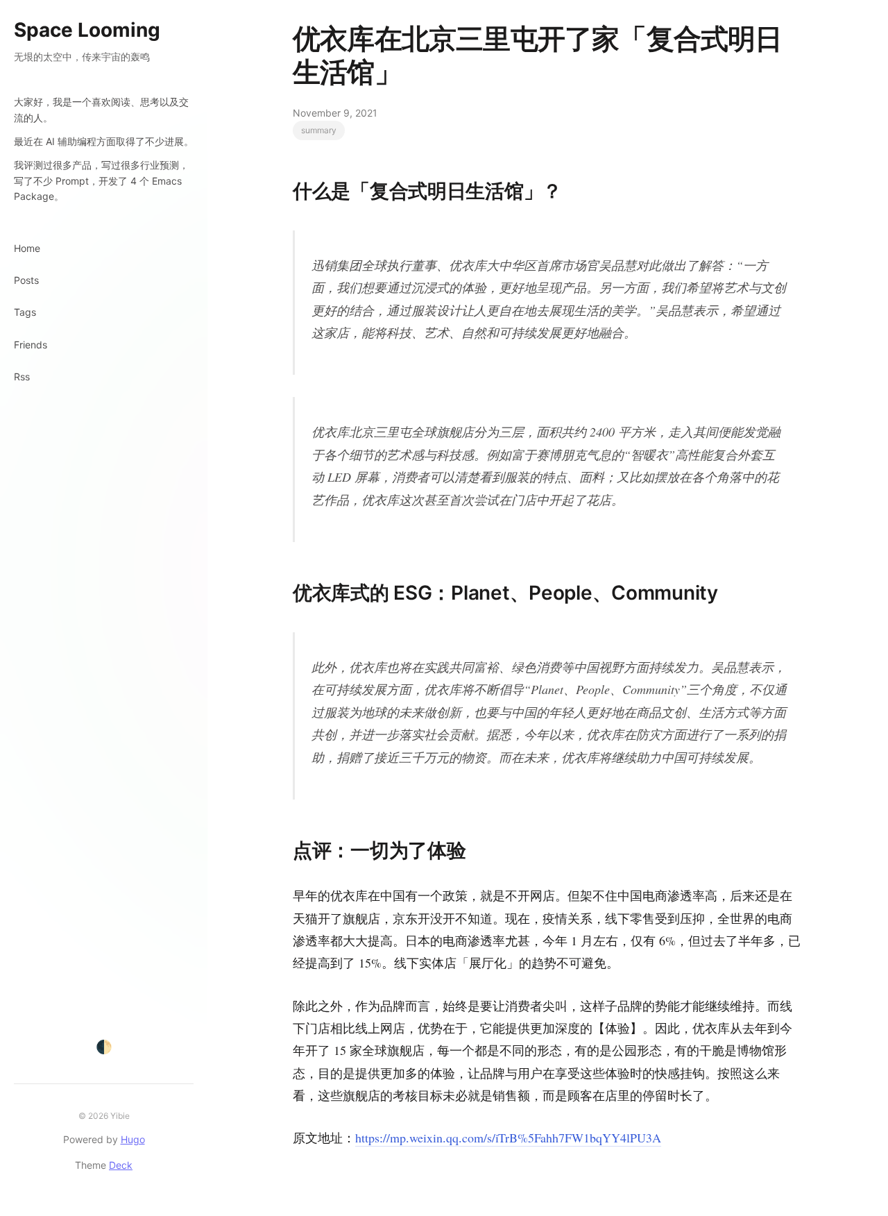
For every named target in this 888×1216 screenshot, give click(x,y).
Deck (121, 1165)
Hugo (133, 1139)
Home (27, 248)
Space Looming (87, 30)
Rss (22, 376)
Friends (30, 345)
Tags (25, 312)
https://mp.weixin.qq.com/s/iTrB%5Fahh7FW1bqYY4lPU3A (508, 1137)
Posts (26, 280)
